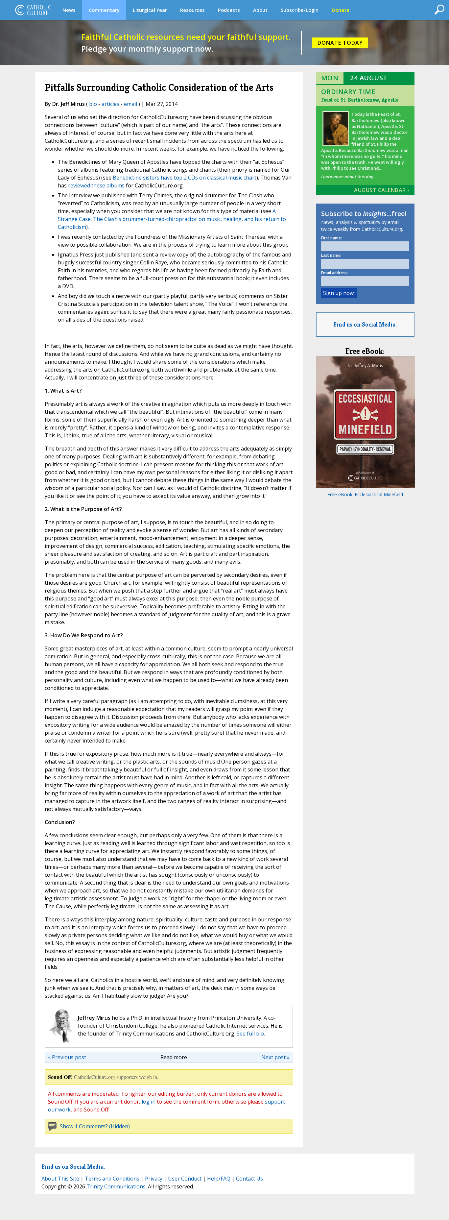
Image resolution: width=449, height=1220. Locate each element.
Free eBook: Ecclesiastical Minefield (365, 494)
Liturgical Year (150, 10)
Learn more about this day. (347, 177)
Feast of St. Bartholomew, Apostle (359, 99)
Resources (192, 10)
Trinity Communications (116, 1186)
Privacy (153, 1178)
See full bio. (251, 1033)
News (69, 10)
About (260, 10)
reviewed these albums (96, 185)
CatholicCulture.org (33, 10)
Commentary (104, 10)
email (130, 104)
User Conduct (184, 1178)
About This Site (60, 1178)
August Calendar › (381, 190)
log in (148, 1101)
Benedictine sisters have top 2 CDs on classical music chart (184, 177)
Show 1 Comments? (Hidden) (95, 1126)
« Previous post (67, 1057)
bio (93, 104)
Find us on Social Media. (365, 324)
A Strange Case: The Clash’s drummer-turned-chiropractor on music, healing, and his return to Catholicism (172, 219)
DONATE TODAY (340, 42)
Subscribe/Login (300, 10)
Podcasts (229, 10)
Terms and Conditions (112, 1178)
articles (110, 104)
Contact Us (249, 1178)
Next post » (275, 1057)
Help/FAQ (218, 1178)
